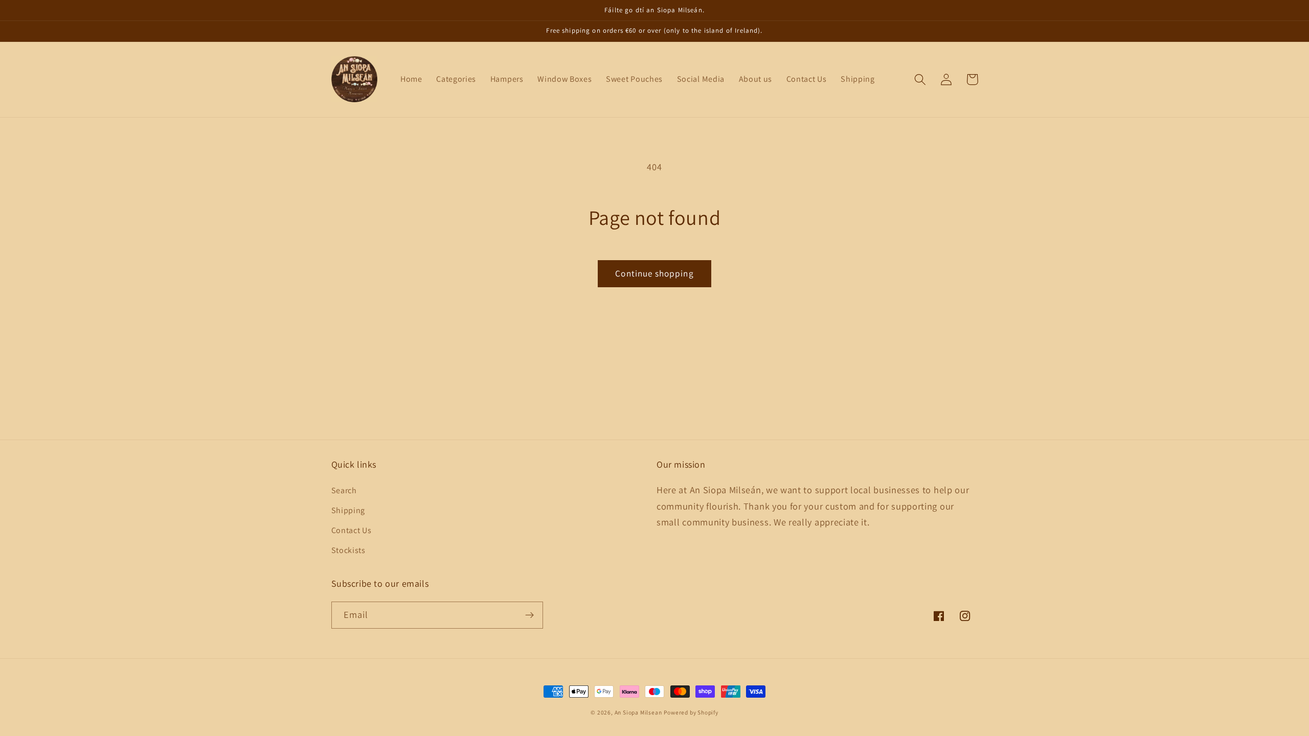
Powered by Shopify (691, 712)
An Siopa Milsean (638, 712)
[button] (921, 79)
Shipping (348, 510)
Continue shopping (654, 273)
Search (344, 490)
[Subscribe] (529, 615)
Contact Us (351, 530)
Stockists (348, 550)
